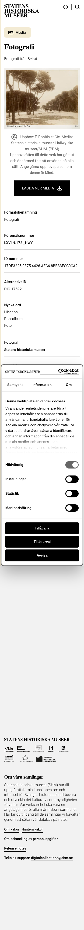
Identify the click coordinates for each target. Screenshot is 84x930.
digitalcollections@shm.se (52, 858)
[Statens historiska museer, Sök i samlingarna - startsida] (21, 10)
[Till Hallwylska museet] (39, 748)
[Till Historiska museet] (51, 748)
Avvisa (42, 555)
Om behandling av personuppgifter (31, 839)
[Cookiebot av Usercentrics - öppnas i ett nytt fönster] (59, 372)
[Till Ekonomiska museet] (23, 748)
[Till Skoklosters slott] (9, 758)
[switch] (72, 479)
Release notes (15, 848)
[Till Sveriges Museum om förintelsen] (46, 758)
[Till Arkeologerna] (9, 748)
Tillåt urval (42, 542)
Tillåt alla (42, 528)
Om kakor (11, 829)
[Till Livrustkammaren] (63, 748)
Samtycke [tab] (15, 385)
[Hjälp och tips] (65, 7)
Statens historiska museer (24, 350)
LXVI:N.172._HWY (18, 243)
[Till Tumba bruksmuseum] (25, 758)
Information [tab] (42, 385)
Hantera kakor (32, 829)
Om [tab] (69, 385)
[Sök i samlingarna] (77, 7)
